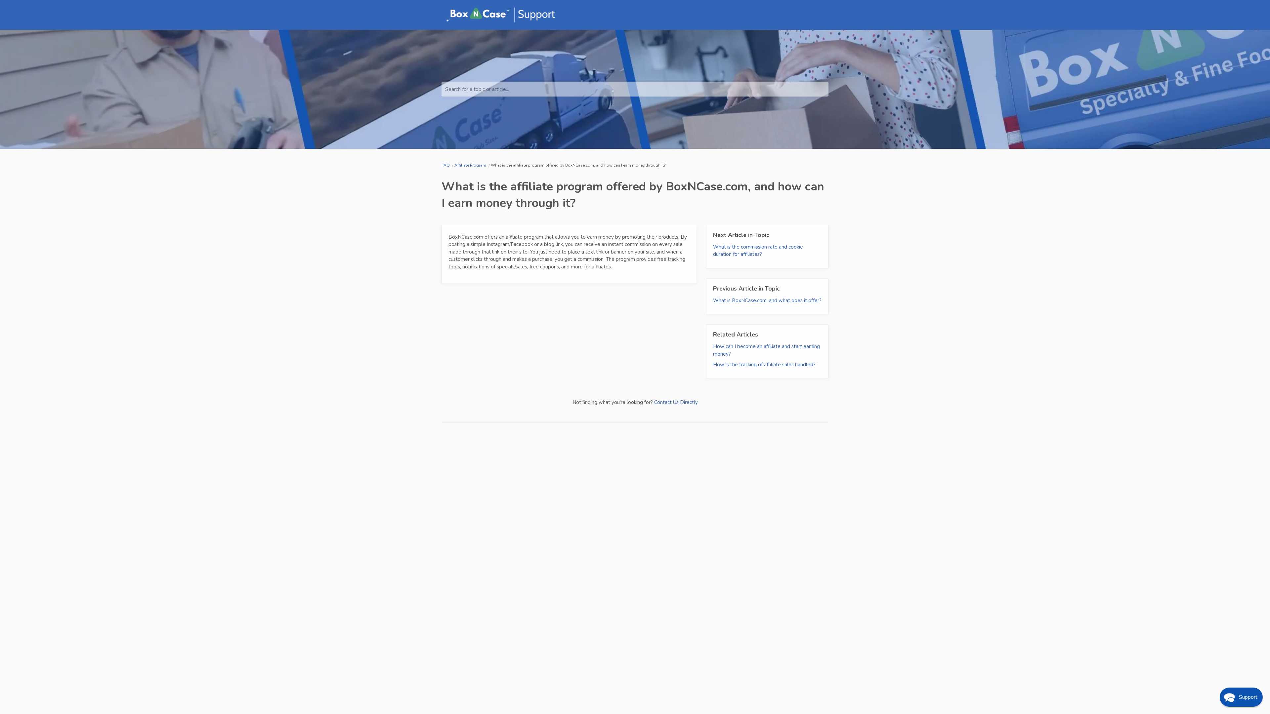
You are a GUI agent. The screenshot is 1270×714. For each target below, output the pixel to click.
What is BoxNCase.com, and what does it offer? (767, 300)
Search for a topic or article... (477, 89)
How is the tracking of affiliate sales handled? (764, 364)
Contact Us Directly (676, 402)
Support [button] (1248, 697)
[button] (1241, 697)
